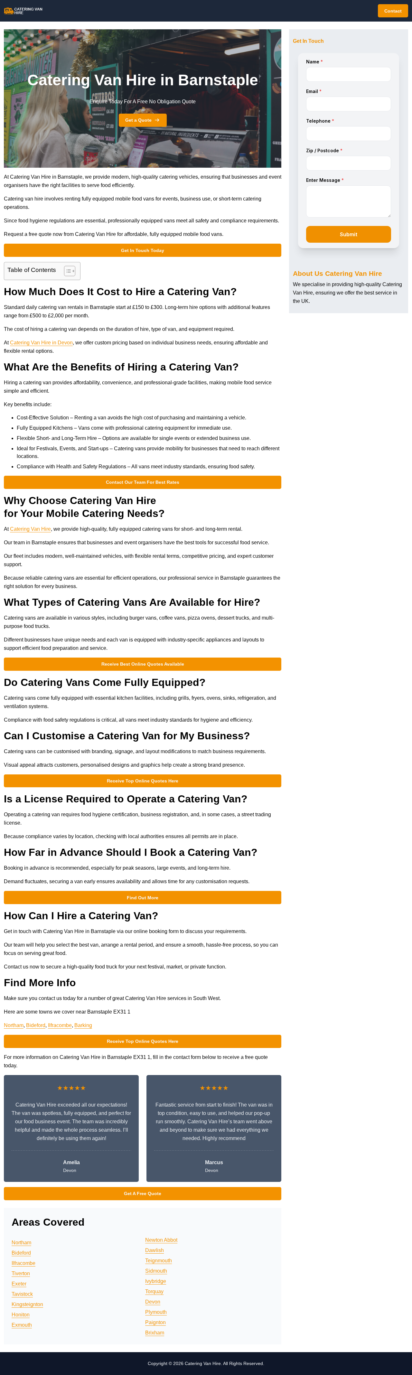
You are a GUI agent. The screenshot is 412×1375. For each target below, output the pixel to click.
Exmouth (22, 1325)
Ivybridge (155, 1281)
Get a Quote (138, 120)
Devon (152, 1302)
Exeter (19, 1283)
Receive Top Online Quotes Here (142, 780)
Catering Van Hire (30, 529)
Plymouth (156, 1312)
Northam (13, 1025)
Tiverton (21, 1273)
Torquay (154, 1291)
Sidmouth (156, 1271)
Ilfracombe (60, 1025)
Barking (83, 1025)
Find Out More (142, 897)
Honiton (21, 1314)
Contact (393, 11)
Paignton (155, 1322)
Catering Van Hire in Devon (41, 342)
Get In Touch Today (142, 250)
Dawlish (154, 1250)
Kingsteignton (27, 1304)
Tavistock (22, 1294)
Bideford (35, 1025)
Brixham (154, 1332)
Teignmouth (158, 1260)
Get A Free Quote (142, 1193)
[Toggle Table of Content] (66, 271)
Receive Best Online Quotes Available (142, 664)
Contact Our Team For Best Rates (142, 482)
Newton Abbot (161, 1240)
